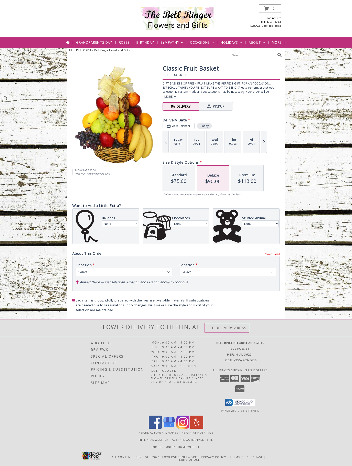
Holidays (229, 42)
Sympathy (170, 42)
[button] (270, 8)
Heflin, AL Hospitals (197, 432)
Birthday (145, 42)
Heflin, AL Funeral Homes (158, 432)
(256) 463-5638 (271, 26)
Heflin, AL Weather (153, 440)
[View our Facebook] (155, 427)
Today (204, 126)
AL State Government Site (192, 440)
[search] (279, 55)
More (277, 42)
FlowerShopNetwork (179, 457)
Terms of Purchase (246, 457)
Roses (124, 42)
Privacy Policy (213, 457)
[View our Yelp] (196, 427)
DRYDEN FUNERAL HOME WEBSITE (176, 447)
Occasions (200, 42)
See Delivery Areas (227, 327)
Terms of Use (188, 460)
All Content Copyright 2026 (136, 457)
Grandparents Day (94, 42)
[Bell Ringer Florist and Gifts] (177, 18)
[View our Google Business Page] (169, 427)
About (255, 42)
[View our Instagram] (182, 427)
